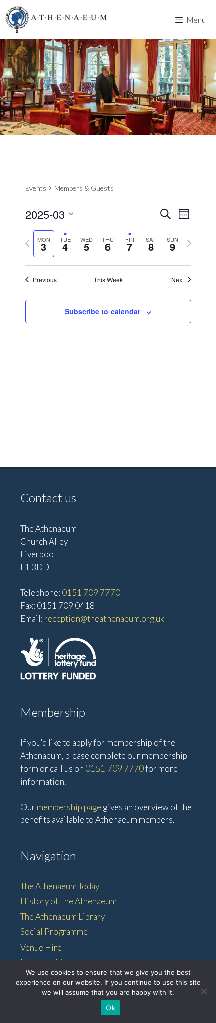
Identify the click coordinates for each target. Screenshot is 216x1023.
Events (35, 188)
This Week (108, 280)
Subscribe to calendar (102, 311)
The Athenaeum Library (62, 916)
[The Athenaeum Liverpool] (56, 19)
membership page (69, 807)
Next (177, 280)
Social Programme (54, 931)
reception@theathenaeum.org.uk (104, 618)
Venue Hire (41, 947)
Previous (45, 280)
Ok (110, 1008)
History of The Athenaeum (68, 901)
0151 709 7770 (91, 592)
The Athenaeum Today (59, 886)
